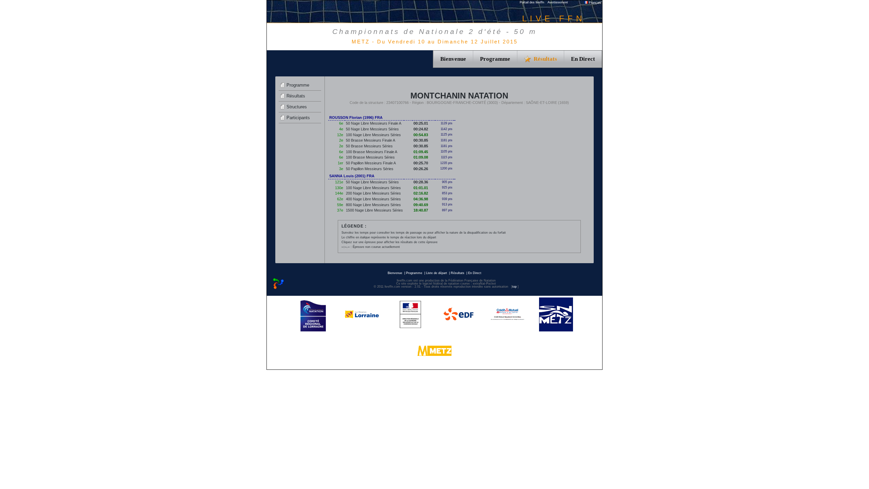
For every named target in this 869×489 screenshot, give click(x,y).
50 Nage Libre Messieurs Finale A (373, 123)
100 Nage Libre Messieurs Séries (373, 135)
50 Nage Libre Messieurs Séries (372, 129)
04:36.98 (420, 199)
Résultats (295, 95)
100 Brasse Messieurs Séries (370, 157)
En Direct (583, 59)
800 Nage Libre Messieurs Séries (373, 205)
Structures (296, 106)
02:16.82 (420, 193)
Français (594, 2)
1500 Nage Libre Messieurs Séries (374, 210)
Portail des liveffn (532, 2)
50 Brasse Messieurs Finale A (370, 140)
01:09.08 (420, 157)
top (514, 286)
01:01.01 (420, 188)
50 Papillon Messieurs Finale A (371, 163)
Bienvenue (453, 59)
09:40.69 (420, 205)
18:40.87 (420, 210)
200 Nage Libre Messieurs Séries (373, 193)
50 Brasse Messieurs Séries (369, 146)
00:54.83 (420, 135)
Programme (495, 59)
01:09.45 (420, 152)
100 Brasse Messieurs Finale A (371, 152)
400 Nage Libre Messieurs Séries (373, 199)
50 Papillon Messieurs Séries (369, 169)
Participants (298, 117)
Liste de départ (436, 273)
